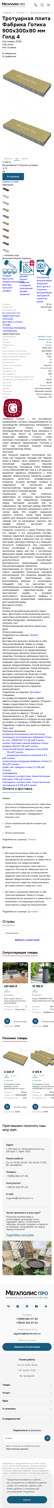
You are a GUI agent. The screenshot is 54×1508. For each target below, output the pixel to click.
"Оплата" (31, 839)
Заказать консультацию (27, 1346)
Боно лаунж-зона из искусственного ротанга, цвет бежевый (15, 1000)
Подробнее (28, 1491)
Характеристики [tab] (11, 315)
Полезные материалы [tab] (14, 327)
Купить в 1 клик (10, 181)
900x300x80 (46, 368)
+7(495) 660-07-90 (27, 1318)
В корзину (13, 176)
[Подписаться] (47, 1438)
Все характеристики (11, 313)
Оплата (34, 635)
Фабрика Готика (45, 336)
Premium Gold (46, 385)
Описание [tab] (7, 318)
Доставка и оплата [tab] (12, 321)
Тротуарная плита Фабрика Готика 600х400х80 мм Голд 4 (14, 1086)
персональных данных (17, 1448)
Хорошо (27, 1499)
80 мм (49, 342)
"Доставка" (32, 911)
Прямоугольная (45, 339)
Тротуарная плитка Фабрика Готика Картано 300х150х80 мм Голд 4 (43, 1086)
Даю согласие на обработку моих (23, 1447)
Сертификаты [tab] (9, 330)
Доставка (35, 692)
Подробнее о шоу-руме (20, 1235)
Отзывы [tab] (6, 324)
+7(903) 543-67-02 (27, 1322)
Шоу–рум (8, 728)
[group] (9, 276)
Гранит (48, 345)
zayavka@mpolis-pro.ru (19, 1198)
